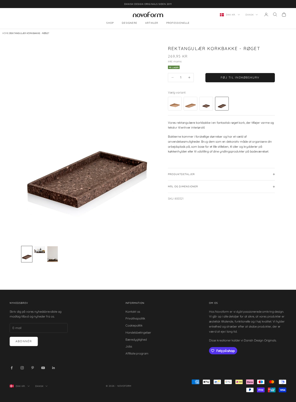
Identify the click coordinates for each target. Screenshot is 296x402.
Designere (129, 23)
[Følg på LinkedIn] (54, 368)
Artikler (151, 23)
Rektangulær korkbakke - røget (29, 33)
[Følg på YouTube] (43, 368)
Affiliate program (136, 353)
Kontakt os (132, 311)
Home (5, 33)
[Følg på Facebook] (12, 368)
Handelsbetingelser (138, 332)
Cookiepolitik (134, 325)
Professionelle (178, 23)
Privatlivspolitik (135, 318)
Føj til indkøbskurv (240, 77)
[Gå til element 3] (52, 254)
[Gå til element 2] (39, 250)
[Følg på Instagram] (22, 368)
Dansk (249, 14)
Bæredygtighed (136, 339)
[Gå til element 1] (26, 254)
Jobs (128, 346)
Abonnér (24, 341)
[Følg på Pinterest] (33, 368)
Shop (110, 23)
